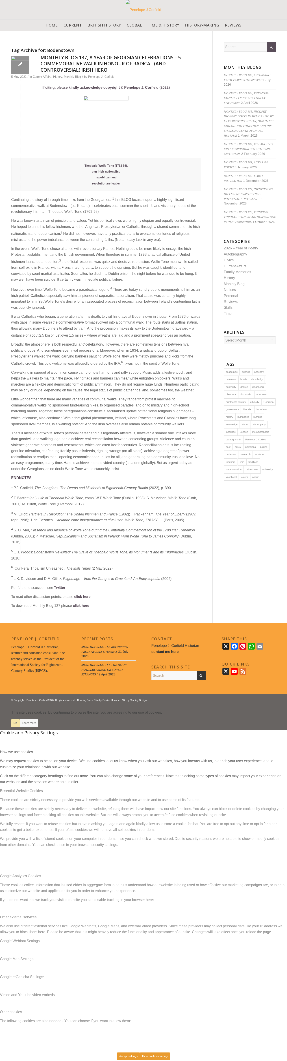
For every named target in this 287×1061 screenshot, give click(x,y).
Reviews (231, 302)
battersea (231, 379)
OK (15, 723)
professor (231, 454)
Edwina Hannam (111, 700)
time (242, 462)
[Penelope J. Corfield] (143, 9)
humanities (243, 416)
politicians (250, 447)
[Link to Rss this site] (265, 699)
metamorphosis (260, 432)
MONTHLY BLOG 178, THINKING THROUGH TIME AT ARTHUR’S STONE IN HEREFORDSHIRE (250, 217)
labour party (259, 424)
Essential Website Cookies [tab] (21, 791)
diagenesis (258, 387)
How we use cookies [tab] (16, 752)
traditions (253, 462)
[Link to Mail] (272, 699)
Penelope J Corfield (255, 439)
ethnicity (254, 402)
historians (262, 409)
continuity (231, 387)
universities (252, 469)
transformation (233, 469)
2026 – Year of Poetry (241, 248)
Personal (231, 296)
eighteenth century (236, 402)
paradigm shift (233, 439)
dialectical (231, 394)
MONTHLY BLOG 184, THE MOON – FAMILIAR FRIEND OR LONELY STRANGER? (247, 98)
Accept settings (128, 1056)
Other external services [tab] (18, 917)
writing (255, 477)
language (231, 432)
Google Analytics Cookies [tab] (20, 876)
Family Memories (237, 272)
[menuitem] (52, 25)
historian (247, 409)
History (57, 76)
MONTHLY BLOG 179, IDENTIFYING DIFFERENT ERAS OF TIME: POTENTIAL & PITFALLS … (248, 194)
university (267, 469)
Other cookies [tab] (11, 1012)
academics (232, 372)
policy (238, 447)
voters (244, 477)
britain (243, 379)
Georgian (268, 402)
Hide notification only (155, 1056)
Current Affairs (42, 76)
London (244, 432)
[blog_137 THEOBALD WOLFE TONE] (20, 65)
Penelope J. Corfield (101, 76)
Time (228, 313)
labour (245, 424)
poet (228, 447)
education (262, 394)
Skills (228, 307)
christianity (257, 379)
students (259, 454)
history (229, 416)
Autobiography (235, 254)
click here (82, 597)
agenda (246, 372)
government (232, 409)
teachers (230, 462)
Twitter (59, 588)
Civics (229, 260)
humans (257, 416)
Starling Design (138, 700)
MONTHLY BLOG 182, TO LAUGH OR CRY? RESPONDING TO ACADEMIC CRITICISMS (248, 149)
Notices (230, 290)
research (245, 454)
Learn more (29, 723)
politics (263, 447)
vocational (231, 477)
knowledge (231, 424)
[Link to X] (259, 699)
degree (244, 387)
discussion (246, 394)
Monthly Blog (72, 76)
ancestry (259, 372)
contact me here (165, 652)
